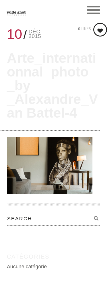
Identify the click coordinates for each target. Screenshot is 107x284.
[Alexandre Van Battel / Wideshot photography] (16, 10)
